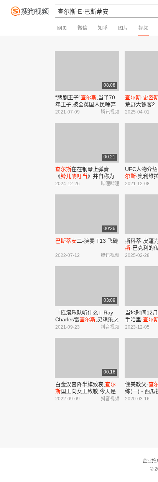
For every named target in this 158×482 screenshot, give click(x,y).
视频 (143, 28)
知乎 (103, 28)
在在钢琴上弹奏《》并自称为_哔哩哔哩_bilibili (86, 176)
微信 (82, 28)
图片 (123, 28)
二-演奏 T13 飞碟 (86, 241)
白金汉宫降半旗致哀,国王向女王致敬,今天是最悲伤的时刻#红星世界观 (86, 391)
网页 (62, 28)
